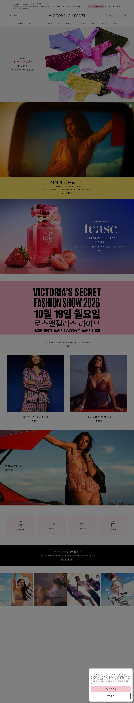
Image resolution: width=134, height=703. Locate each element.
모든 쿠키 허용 (110, 689)
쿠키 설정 (110, 696)
